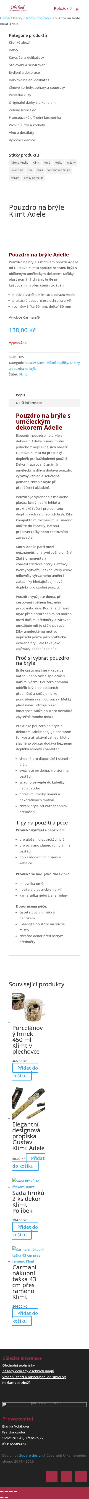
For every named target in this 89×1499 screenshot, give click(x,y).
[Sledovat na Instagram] (66, 1476)
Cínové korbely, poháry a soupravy (37, 87)
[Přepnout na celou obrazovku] (6, 1491)
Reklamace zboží (16, 1382)
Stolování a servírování (27, 65)
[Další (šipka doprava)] (6, 1497)
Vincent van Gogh (58, 170)
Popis (20, 395)
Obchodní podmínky (18, 1365)
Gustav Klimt (34, 362)
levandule (17, 170)
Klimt (36, 163)
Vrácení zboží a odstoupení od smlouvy (34, 1377)
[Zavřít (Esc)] (15, 1491)
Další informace (29, 402)
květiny (71, 163)
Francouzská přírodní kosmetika (35, 117)
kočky (58, 163)
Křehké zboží (19, 42)
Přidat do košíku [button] (25, 1072)
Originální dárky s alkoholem (32, 102)
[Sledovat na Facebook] (52, 1476)
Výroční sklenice (22, 140)
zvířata (15, 178)
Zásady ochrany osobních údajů (28, 1371)
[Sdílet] (11, 1491)
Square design (31, 1455)
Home (5, 18)
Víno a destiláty (21, 132)
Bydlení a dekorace (24, 72)
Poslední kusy (20, 95)
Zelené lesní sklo (22, 110)
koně (47, 163)
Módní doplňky (37, 18)
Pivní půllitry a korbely (27, 125)
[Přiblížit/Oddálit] (2, 1491)
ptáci (40, 170)
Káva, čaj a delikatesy (26, 57)
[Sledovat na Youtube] (81, 1476)
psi (30, 170)
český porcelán (34, 178)
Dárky (17, 18)
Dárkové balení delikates (29, 80)
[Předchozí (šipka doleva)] (2, 1497)
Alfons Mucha (19, 163)
